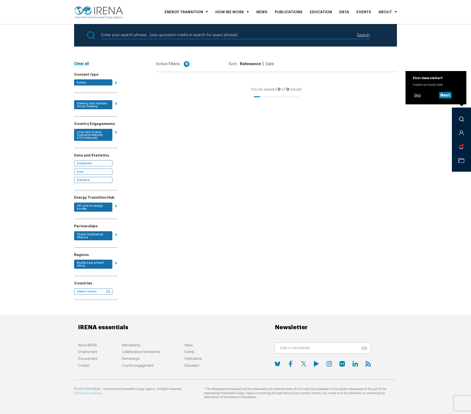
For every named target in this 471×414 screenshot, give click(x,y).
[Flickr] (342, 364)
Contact (84, 365)
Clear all (81, 63)
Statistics (83, 180)
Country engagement (138, 365)
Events (363, 12)
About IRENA (87, 345)
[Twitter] (303, 364)
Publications (193, 359)
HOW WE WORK (229, 12)
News (261, 12)
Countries (83, 283)
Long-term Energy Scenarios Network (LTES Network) (90, 135)
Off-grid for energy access (90, 207)
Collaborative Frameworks (141, 352)
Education (321, 12)
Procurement (87, 359)
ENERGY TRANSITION (184, 12)
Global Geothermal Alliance (90, 236)
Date (270, 64)
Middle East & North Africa (90, 264)
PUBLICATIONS (288, 12)
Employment (87, 352)
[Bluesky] (277, 364)
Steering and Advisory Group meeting (92, 105)
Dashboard (84, 163)
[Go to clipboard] (461, 160)
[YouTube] (316, 364)
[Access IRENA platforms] (461, 132)
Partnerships (130, 359)
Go (364, 348)
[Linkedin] (355, 364)
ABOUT (385, 12)
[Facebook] (290, 364)
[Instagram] (329, 364)
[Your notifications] (461, 146)
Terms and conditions (88, 393)
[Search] (461, 119)
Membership (131, 345)
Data (344, 12)
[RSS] (368, 364)
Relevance (250, 64)
